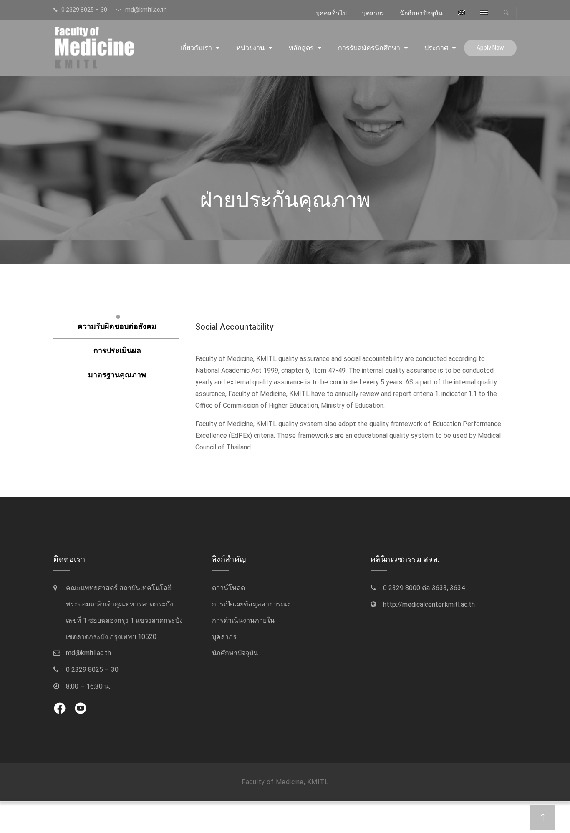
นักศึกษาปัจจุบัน (421, 13)
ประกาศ (436, 48)
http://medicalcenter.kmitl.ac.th (429, 605)
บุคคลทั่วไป (331, 13)
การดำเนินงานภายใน (243, 621)
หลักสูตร (301, 48)
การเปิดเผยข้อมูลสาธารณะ (251, 604)
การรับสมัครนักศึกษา (369, 48)
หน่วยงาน (250, 48)
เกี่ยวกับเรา (196, 48)
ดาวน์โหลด (228, 588)
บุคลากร (373, 13)
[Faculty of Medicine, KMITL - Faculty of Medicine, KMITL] (107, 48)
